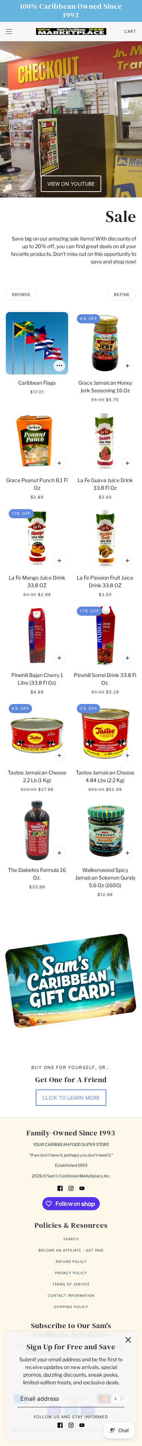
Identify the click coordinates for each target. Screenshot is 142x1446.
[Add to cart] (59, 366)
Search (71, 1239)
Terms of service (71, 1284)
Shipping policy (71, 1307)
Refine (122, 294)
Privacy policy (71, 1273)
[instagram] (71, 1424)
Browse (21, 294)
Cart (130, 31)
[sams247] (71, 31)
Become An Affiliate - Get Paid (71, 1250)
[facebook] (60, 1424)
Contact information (71, 1295)
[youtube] (81, 1424)
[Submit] (115, 1399)
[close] (128, 1339)
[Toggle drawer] (9, 31)
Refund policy (71, 1262)
